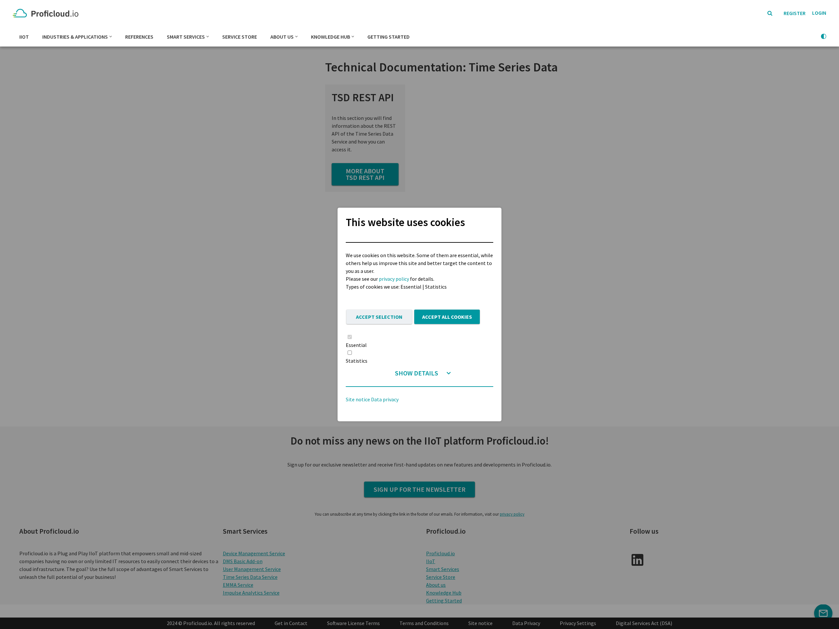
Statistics (356, 360)
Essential (356, 345)
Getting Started (388, 36)
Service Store (239, 36)
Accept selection (379, 317)
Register (795, 13)
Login (819, 13)
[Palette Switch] (823, 36)
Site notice (358, 399)
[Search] (769, 13)
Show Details (416, 373)
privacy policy (394, 279)
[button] (110, 36)
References (139, 36)
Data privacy (385, 399)
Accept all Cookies (447, 317)
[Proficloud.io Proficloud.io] (47, 13)
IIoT (24, 36)
